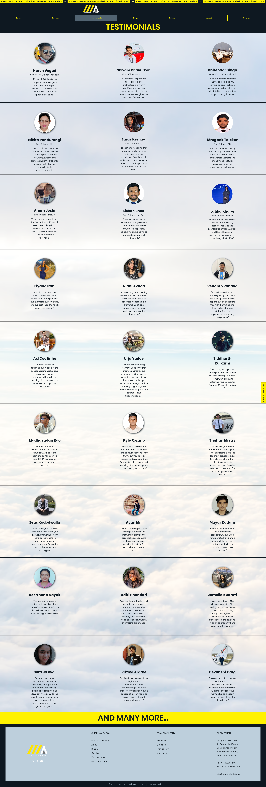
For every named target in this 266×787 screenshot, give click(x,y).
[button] (263, 392)
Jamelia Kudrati (222, 594)
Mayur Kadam (222, 522)
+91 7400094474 (227, 763)
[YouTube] (41, 761)
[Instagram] (33, 761)
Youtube (162, 753)
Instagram (163, 748)
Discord (161, 744)
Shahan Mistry (222, 440)
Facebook (163, 740)
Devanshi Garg (222, 672)
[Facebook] (37, 761)
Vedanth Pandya (222, 286)
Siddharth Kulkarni (222, 361)
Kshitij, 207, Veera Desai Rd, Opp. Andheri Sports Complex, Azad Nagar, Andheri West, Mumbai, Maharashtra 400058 (227, 748)
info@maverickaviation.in (229, 774)
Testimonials (99, 757)
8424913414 (222, 766)
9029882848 (234, 766)
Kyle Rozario (134, 440)
